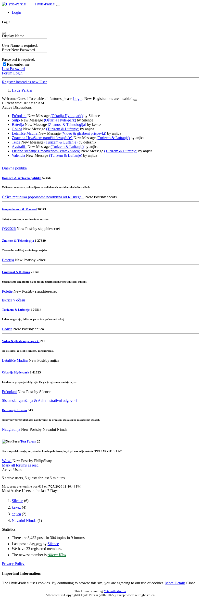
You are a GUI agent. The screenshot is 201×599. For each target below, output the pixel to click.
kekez (16, 507)
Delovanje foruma (14, 410)
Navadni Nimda (24, 520)
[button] (16, 12)
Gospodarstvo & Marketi (19, 209)
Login (77, 98)
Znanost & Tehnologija (18, 240)
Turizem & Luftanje (16, 309)
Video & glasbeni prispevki (20, 341)
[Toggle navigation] (58, 5)
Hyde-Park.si (45, 4)
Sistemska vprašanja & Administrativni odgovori (39, 400)
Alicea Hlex (57, 555)
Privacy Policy (13, 564)
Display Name (13, 36)
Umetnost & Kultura (16, 272)
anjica (16, 514)
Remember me (18, 64)
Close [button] (190, 583)
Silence (17, 501)
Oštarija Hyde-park (15, 372)
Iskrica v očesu (13, 300)
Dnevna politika (14, 168)
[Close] (4, 33)
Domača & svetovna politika (21, 178)
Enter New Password (18, 50)
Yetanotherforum (115, 591)
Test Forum (28, 441)
